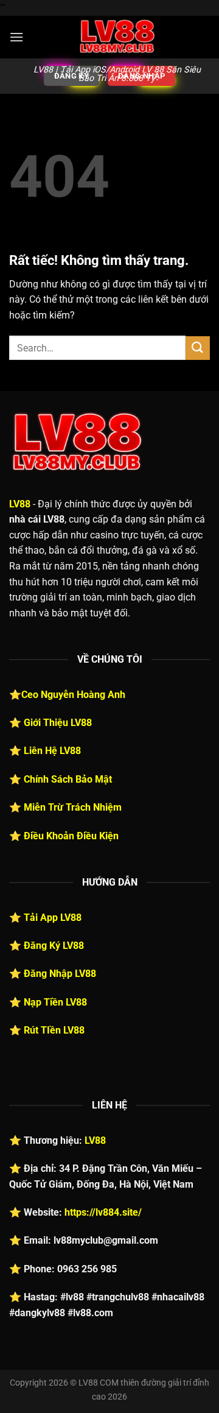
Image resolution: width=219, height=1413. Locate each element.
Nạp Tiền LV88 (55, 1002)
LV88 (19, 504)
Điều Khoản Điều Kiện (71, 836)
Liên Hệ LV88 (52, 750)
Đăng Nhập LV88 (60, 973)
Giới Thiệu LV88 (58, 722)
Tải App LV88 (53, 917)
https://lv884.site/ (103, 1212)
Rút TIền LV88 (54, 1030)
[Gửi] (198, 348)
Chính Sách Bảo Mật (68, 779)
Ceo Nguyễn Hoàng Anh (73, 694)
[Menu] (16, 37)
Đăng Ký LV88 (54, 945)
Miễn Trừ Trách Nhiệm (73, 807)
